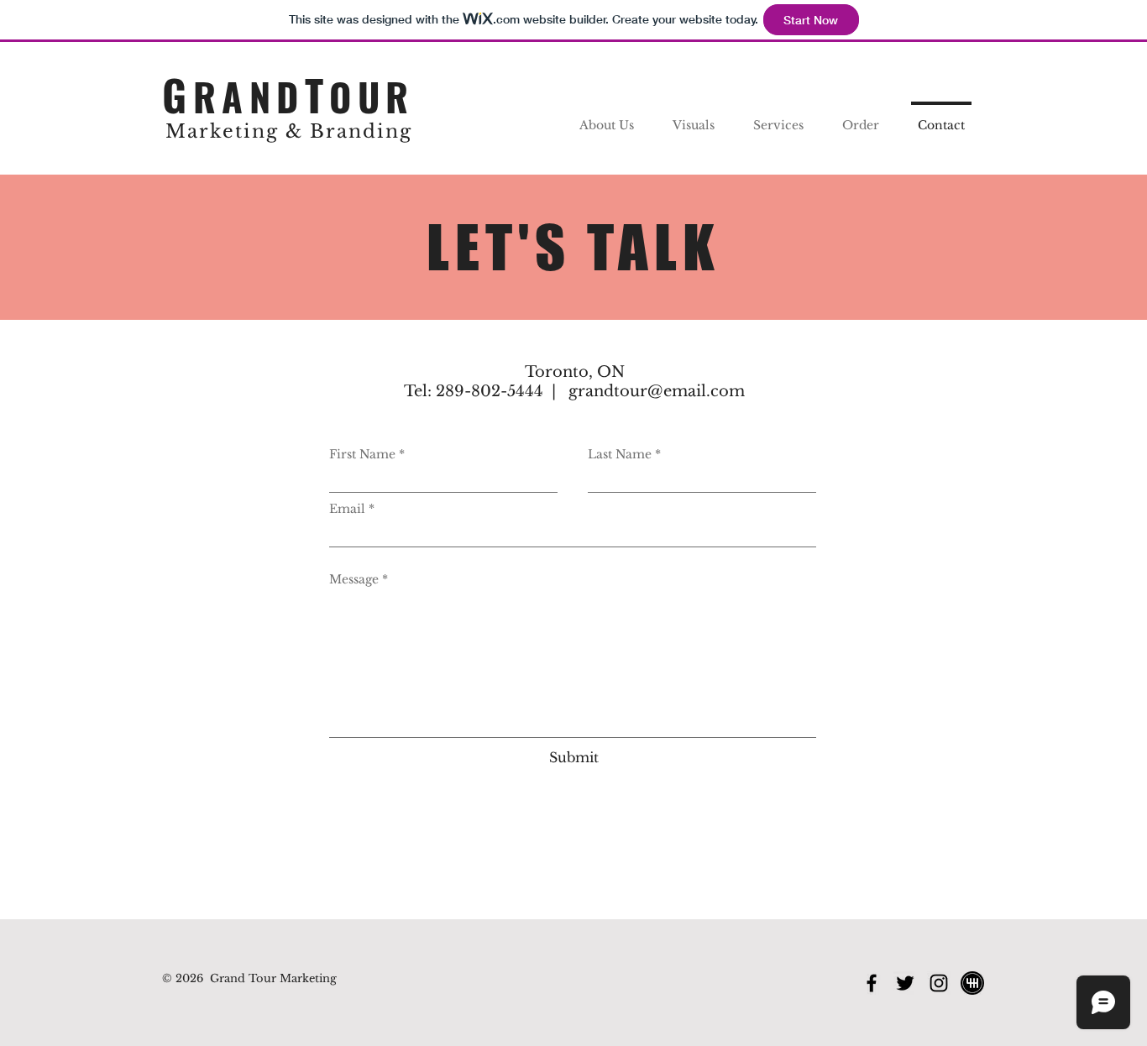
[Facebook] (871, 983)
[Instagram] (939, 983)
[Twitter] (905, 983)
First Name (362, 454)
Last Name (620, 454)
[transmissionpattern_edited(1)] (972, 983)
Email (347, 509)
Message (354, 579)
